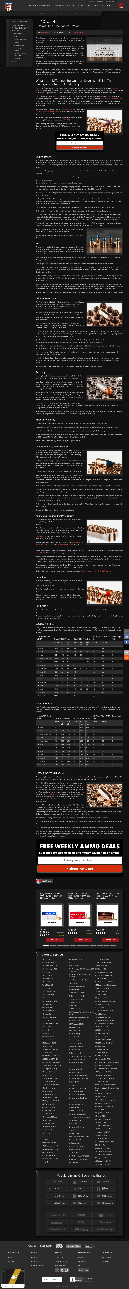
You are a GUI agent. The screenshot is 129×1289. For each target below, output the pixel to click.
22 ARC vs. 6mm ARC (102, 1126)
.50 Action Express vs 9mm (104, 1011)
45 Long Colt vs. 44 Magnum (105, 1100)
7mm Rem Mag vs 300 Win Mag (79, 1117)
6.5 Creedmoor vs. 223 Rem (104, 1142)
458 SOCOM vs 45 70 (76, 1104)
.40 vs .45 (45, 1030)
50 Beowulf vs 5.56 (75, 1053)
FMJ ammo (48, 334)
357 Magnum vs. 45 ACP (103, 1148)
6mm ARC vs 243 (74, 1037)
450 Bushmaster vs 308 (50, 1146)
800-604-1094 (100, 1)
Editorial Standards (37, 1265)
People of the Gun (61, 1261)
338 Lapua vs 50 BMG (76, 1092)
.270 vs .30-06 (47, 1027)
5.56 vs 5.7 (46, 1136)
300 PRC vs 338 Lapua (50, 1049)
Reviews (61, 935)
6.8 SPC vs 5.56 (74, 1006)
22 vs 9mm (46, 1139)
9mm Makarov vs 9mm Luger (78, 1137)
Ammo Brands (59, 5)
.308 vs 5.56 (46, 959)
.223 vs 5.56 (46, 998)
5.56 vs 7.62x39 (47, 1040)
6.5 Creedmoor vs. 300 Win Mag (106, 1069)
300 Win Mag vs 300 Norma (78, 1075)
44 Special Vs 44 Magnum (77, 986)
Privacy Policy (106, 1261)
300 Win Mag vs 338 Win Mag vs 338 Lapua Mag (81, 970)
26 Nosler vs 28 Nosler (76, 1127)
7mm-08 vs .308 (47, 979)
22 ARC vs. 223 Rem (102, 1081)
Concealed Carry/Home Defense (21, 49)
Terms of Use (106, 1257)
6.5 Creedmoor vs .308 (49, 962)
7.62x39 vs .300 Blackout (50, 1085)
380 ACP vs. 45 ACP (102, 1135)
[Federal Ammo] (57, 1215)
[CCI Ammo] (81, 1222)
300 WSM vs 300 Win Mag (51, 1062)
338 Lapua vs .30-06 (49, 1043)
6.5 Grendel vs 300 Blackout (104, 1024)
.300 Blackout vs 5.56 (49, 1001)
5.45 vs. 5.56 (99, 1110)
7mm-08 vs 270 (74, 1040)
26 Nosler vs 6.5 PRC (76, 999)
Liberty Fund (59, 1257)
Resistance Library (61, 1265)
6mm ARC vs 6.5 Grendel (50, 1159)
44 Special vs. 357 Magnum (104, 1106)
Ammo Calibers (46, 5)
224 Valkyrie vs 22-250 (50, 1078)
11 (113, 945)
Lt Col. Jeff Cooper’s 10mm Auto (111, 99)
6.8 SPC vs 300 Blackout (103, 972)
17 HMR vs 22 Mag (48, 1081)
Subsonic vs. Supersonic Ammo (106, 1085)
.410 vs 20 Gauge (74, 1030)
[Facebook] (126, 642)
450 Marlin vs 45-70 (75, 1072)
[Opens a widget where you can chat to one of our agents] (13, 1278)
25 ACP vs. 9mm (100, 1145)
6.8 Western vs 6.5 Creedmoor (79, 1018)
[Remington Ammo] (105, 1222)
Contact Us (35, 1261)
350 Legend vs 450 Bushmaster (105, 985)
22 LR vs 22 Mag (74, 1034)
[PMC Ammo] (81, 1215)
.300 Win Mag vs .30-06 (50, 1024)
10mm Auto (57, 276)
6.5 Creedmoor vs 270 (76, 1149)
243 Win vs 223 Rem (102, 1056)
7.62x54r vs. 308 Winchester (104, 1078)
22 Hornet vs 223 (74, 1021)
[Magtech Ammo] (57, 1222)
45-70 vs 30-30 (47, 1091)
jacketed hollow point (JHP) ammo (47, 112)
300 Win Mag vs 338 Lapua (51, 1056)
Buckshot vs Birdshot (49, 1143)
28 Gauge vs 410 (74, 1002)
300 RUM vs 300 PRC (102, 1030)
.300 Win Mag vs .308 (49, 969)
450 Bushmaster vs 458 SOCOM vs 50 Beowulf (80, 976)
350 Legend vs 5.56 (75, 1162)
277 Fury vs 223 (100, 969)
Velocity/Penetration (20, 39)
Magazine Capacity (19, 45)
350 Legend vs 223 (75, 1140)
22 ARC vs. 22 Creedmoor (103, 1155)
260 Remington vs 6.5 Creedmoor (80, 1056)
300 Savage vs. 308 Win (103, 1161)
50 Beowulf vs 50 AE (76, 1066)
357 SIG (66, 120)
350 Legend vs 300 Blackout (51, 1101)
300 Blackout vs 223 (49, 1094)
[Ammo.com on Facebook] (57, 1270)
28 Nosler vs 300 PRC (76, 1063)
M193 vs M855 (74, 1153)
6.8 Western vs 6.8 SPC (76, 993)
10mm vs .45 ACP (101, 966)
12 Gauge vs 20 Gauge (50, 1069)
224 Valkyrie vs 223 (48, 1104)
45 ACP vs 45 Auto (48, 1088)
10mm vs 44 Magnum (102, 1017)
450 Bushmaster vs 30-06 (77, 1114)
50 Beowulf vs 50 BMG (76, 996)
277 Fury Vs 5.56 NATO (103, 988)
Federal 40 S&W (41, 536)
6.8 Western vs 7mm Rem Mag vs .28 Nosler (81, 1013)
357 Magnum (82, 162)
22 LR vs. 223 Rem (101, 1138)
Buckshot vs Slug (48, 1152)
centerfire (56, 96)
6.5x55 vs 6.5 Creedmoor (77, 1146)
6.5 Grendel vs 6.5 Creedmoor (78, 1159)
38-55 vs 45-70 (74, 1082)
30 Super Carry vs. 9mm (103, 1004)
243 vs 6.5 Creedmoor (76, 1043)
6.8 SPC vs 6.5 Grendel (76, 1009)
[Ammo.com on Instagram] (66, 1270)
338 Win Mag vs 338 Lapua (51, 1065)
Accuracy (16, 42)
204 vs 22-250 (73, 1101)
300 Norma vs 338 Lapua (77, 1088)
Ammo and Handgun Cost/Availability (20, 54)
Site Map (11, 1261)
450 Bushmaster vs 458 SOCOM (79, 1156)
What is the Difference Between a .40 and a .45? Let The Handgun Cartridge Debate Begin (20, 28)
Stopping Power (18, 33)
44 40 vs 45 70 (74, 1108)
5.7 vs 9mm (46, 1133)
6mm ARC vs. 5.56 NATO (103, 1119)
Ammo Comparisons (41, 13)
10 (106, 945)
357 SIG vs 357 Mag (102, 1049)
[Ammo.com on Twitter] (62, 1270)
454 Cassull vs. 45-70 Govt (104, 1072)
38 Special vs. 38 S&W (102, 1103)
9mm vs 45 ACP (47, 1004)
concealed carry (68, 109)
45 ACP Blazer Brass (47, 545)
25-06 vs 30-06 (74, 1124)
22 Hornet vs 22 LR (75, 1085)
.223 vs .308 (46, 988)
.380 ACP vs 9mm (48, 995)
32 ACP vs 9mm (100, 995)
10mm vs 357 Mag (48, 1072)
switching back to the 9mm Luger (77, 777)
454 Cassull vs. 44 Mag (103, 1075)
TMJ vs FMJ (73, 983)
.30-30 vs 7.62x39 (48, 1075)
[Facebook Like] (126, 636)
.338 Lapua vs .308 (48, 991)
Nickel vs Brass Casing (76, 1046)
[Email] (126, 652)
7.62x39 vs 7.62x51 (101, 1053)
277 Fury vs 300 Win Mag (103, 962)
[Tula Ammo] (81, 1229)
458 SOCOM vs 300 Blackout (78, 1079)
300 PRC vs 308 (100, 1046)
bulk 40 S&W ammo (103, 571)
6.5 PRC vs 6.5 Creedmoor (104, 975)
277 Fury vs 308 (100, 979)
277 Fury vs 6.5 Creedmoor (104, 982)
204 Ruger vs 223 (74, 1050)
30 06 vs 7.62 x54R (75, 1133)
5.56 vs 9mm (99, 1007)
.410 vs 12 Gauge (74, 1027)
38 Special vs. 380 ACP (103, 1113)
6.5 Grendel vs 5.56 (48, 1156)
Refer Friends (82, 1261)
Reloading (17, 58)
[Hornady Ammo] (105, 1215)
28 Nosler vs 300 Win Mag (77, 1095)
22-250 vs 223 (47, 1120)
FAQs (80, 1265)
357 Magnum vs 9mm (49, 1098)
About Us (34, 1257)
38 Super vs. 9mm (101, 1122)
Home (29, 13)
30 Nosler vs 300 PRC (102, 1059)
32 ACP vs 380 (74, 966)
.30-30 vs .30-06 (47, 1046)
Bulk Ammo (71, 5)
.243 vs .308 (46, 972)
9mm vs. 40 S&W (52, 794)
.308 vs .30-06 (47, 975)
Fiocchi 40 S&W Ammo (65, 545)
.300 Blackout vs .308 (49, 966)
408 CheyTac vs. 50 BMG (103, 1129)
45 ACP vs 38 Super (49, 1107)
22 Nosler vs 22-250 (75, 1069)
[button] (79, 139)
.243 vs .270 (46, 1020)
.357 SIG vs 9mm (48, 1011)
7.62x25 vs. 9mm (101, 1014)
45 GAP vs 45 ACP (101, 1036)
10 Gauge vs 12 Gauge (50, 1117)
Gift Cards (81, 1257)
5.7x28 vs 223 (47, 1130)
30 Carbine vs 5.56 (75, 1143)
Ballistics (14, 61)
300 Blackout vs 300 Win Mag (105, 1020)
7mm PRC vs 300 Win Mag (104, 1040)
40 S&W (76, 64)
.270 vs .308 (46, 982)
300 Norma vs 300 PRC (103, 1033)
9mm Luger (39, 120)
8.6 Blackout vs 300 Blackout (105, 1001)
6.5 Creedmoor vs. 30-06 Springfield (107, 1062)
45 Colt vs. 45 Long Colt (103, 1093)
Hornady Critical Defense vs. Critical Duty (107, 1089)
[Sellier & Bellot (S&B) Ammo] (57, 1229)
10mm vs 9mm (47, 1014)
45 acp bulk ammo (87, 571)
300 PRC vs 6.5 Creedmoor (104, 1043)
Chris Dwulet (44, 32)
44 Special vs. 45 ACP (102, 1132)
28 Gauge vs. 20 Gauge (103, 1151)
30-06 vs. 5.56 (100, 1116)
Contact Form (110, 1)
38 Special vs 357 (48, 1033)
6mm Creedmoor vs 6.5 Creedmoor (80, 980)
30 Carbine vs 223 (75, 1120)
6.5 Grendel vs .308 (48, 1110)
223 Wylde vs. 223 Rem (103, 1164)
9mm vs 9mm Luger (49, 1017)
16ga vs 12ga (73, 1130)
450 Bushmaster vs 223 (50, 1149)
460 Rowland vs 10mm (103, 1027)
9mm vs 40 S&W (47, 1007)
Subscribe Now (79, 147)
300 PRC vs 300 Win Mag (50, 1059)
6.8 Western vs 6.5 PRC (76, 1024)
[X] (126, 647)
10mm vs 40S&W (101, 991)
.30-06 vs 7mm (47, 1053)
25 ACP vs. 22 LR (101, 1097)
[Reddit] (126, 657)
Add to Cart (54, 940)
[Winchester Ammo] (105, 1229)
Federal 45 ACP (41, 553)
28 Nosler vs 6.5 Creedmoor (78, 1098)
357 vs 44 (72, 962)
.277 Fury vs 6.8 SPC (102, 959)
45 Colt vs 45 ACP (48, 1123)
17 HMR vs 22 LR (48, 1114)
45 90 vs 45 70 (74, 990)
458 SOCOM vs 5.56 (75, 959)
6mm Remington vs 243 (77, 1059)
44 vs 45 (45, 1162)
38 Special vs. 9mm (102, 998)
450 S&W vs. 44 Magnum (103, 1065)
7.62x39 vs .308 (47, 985)
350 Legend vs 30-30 (49, 1127)
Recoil (15, 36)
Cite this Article (78, 32)
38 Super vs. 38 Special (103, 1158)
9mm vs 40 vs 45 (48, 1036)
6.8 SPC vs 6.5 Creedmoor (77, 1111)
